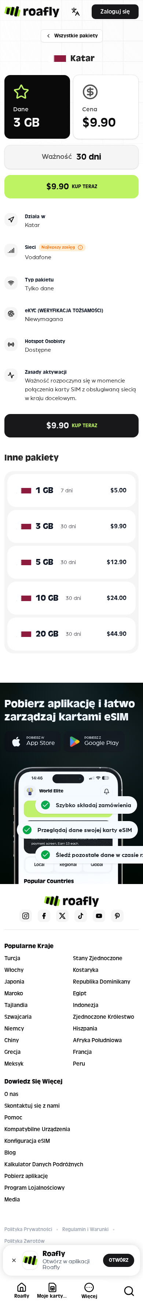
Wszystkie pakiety (76, 36)
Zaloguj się (115, 11)
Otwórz (118, 1260)
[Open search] (129, 1291)
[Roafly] (31, 11)
